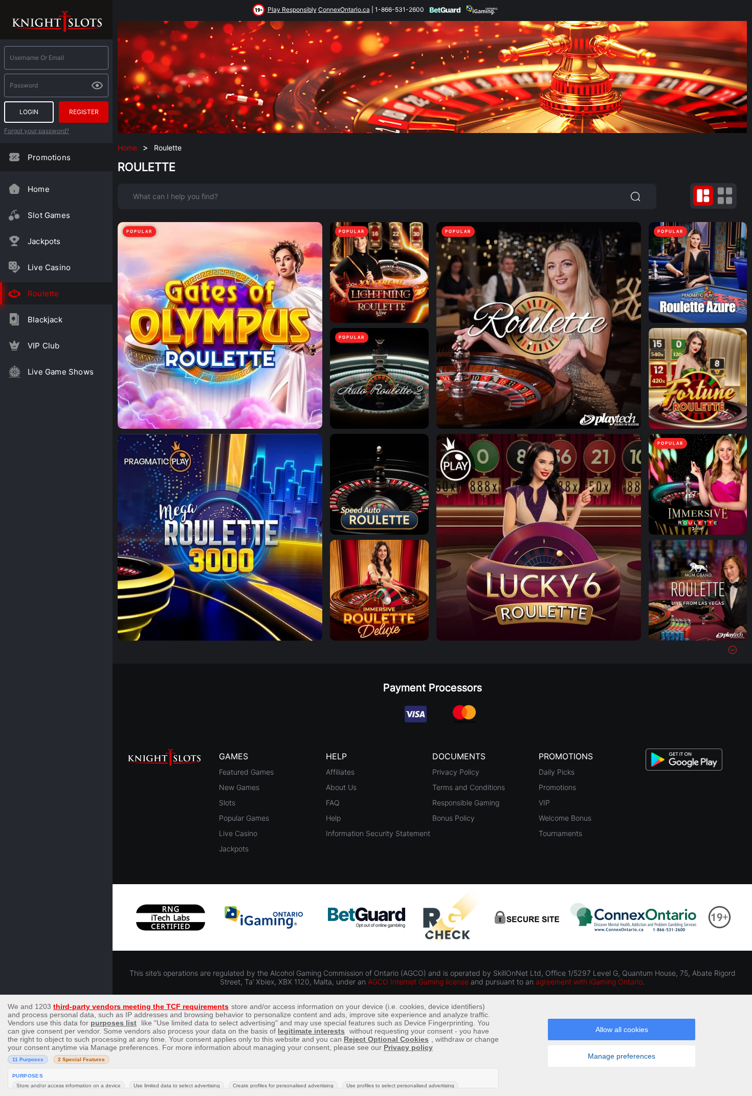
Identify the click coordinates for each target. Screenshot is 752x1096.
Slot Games (49, 215)
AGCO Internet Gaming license (418, 981)
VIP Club (44, 345)
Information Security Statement (378, 833)
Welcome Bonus (565, 818)
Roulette (43, 293)
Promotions (49, 157)
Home (39, 189)
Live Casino (49, 267)
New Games (239, 787)
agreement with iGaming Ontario (589, 981)
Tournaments (560, 833)
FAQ (333, 802)
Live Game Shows (61, 372)
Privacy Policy (455, 772)
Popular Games (244, 818)
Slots (227, 802)
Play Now (220, 316)
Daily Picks (556, 772)
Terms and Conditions (468, 787)
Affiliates (340, 772)
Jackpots (44, 241)
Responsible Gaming (465, 802)
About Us (341, 787)
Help (333, 818)
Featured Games (246, 772)
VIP (544, 802)
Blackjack (45, 319)
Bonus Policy (453, 818)
